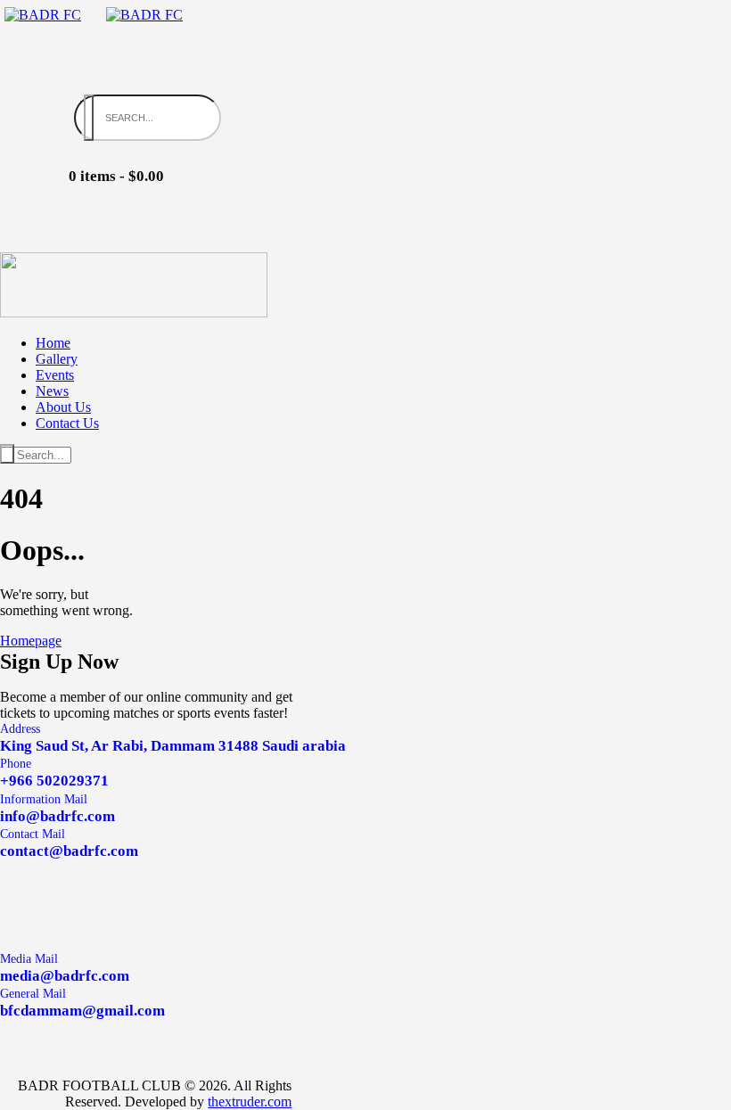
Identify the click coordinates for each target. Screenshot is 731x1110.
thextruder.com (250, 1101)
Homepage (31, 640)
